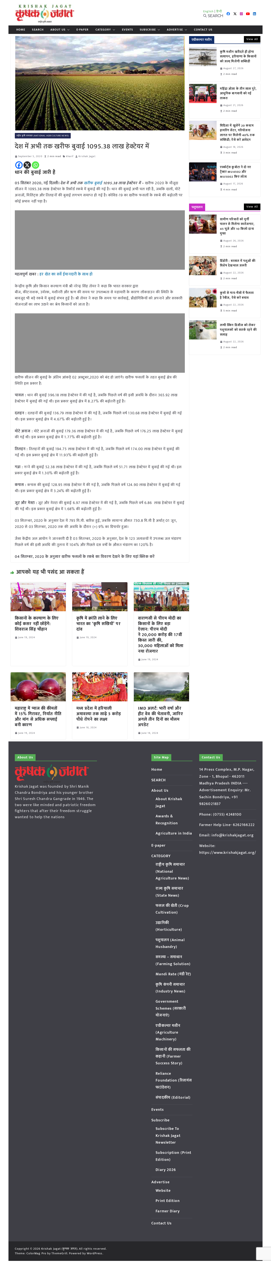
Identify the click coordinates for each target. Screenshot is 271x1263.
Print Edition (168, 1201)
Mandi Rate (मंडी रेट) (173, 974)
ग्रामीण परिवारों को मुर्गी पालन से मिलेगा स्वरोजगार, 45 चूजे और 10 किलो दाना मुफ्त (237, 226)
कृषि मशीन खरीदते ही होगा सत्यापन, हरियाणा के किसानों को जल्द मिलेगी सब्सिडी (238, 57)
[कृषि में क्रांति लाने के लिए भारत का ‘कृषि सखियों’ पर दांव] (99, 585)
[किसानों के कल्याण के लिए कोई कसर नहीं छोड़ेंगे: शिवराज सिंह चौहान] (38, 585)
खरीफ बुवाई (93, 183)
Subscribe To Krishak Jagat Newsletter (168, 1136)
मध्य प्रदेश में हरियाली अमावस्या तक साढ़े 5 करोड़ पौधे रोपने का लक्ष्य (98, 714)
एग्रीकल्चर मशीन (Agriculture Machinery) (168, 1033)
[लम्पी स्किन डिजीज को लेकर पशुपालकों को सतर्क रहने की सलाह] (203, 337)
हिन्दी (219, 11)
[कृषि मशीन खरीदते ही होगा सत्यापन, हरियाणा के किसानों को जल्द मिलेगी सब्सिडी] (203, 64)
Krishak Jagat (87, 156)
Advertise (175, 29)
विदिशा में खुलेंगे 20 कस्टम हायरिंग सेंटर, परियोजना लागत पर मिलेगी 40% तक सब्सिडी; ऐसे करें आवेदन (237, 132)
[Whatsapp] (35, 165)
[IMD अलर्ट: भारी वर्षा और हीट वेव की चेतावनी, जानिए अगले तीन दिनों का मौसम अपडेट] (161, 675)
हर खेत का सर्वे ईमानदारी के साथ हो (66, 274)
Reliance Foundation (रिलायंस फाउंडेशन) (174, 1080)
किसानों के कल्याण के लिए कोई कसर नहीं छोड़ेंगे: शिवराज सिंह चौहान (37, 624)
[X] (27, 165)
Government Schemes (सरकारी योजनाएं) (171, 1008)
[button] (67, 29)
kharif (70, 156)
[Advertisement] (100, 240)
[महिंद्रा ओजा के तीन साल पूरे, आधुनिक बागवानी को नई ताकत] (203, 101)
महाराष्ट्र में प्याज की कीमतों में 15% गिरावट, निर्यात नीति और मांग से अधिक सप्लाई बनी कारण (38, 716)
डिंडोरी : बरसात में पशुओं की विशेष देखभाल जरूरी (238, 263)
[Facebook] (19, 165)
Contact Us (203, 29)
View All (252, 39)
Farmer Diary (168, 1211)
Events (127, 29)
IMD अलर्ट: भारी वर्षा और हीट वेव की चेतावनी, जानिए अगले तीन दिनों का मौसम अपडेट (160, 716)
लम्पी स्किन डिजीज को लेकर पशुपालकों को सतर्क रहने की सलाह (238, 330)
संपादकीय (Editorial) (173, 1097)
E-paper (82, 29)
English (208, 11)
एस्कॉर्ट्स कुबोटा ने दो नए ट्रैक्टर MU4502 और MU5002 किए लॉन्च (235, 172)
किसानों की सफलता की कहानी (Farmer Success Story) (173, 1057)
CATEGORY (103, 29)
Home (20, 29)
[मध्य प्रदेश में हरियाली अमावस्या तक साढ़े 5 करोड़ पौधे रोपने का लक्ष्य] (99, 675)
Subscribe (148, 29)
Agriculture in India (174, 833)
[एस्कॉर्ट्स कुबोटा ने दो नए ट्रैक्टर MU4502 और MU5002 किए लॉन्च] (203, 179)
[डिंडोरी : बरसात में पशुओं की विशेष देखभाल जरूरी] (203, 271)
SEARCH (38, 29)
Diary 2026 (166, 1170)
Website (163, 1191)
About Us (57, 29)
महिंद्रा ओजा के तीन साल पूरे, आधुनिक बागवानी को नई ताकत (238, 94)
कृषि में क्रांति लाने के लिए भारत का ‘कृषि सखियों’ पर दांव (98, 624)
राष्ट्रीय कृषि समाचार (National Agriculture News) (43, 135)
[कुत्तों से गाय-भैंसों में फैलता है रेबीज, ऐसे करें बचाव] (203, 303)
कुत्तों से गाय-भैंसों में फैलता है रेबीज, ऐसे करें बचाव (237, 295)
